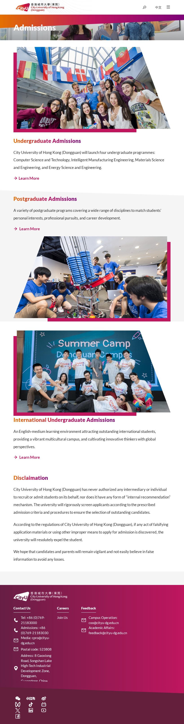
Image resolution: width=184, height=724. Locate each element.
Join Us (62, 618)
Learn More (29, 178)
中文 (158, 7)
